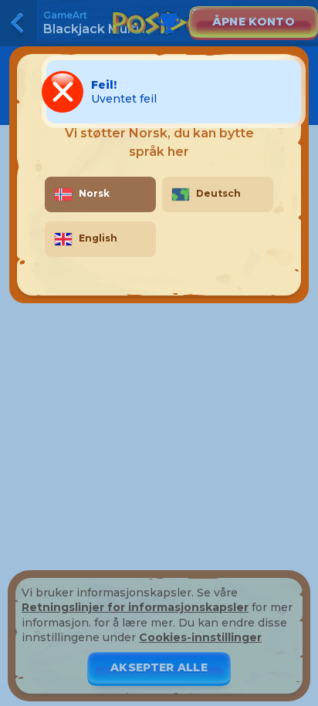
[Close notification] (287, 92)
